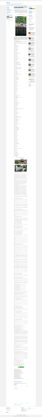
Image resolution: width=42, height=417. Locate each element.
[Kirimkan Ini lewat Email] (14, 384)
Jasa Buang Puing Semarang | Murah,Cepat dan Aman (33, 49)
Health (22, 5)
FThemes (15, 416)
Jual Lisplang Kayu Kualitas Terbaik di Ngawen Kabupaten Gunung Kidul (33, 54)
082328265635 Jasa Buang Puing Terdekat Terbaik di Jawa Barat (33, 74)
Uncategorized (25, 5)
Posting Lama (27, 403)
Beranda (7, 13)
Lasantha (20, 416)
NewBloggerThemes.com (27, 416)
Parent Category (16, 5)
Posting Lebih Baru (15, 403)
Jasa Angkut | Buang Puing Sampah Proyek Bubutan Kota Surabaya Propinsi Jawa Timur (20, 7)
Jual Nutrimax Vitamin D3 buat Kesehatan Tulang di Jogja (33, 79)
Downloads (12, 5)
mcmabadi (30, 20)
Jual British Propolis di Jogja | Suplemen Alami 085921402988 (33, 32)
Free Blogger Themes (23, 416)
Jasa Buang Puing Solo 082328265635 (33, 69)
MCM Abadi (8, 2)
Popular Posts (30, 11)
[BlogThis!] (14, 384)
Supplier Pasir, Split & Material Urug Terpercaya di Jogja (33, 59)
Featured (19, 5)
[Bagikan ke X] (15, 384)
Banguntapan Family (9, 410)
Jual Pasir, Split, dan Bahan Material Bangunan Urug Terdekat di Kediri (33, 38)
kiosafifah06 (30, 19)
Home (7, 5)
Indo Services (30, 25)
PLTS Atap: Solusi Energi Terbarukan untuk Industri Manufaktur (31, 30)
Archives (33, 11)
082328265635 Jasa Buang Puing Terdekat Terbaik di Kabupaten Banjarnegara (33, 43)
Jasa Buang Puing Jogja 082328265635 (33, 64)
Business (10, 5)
